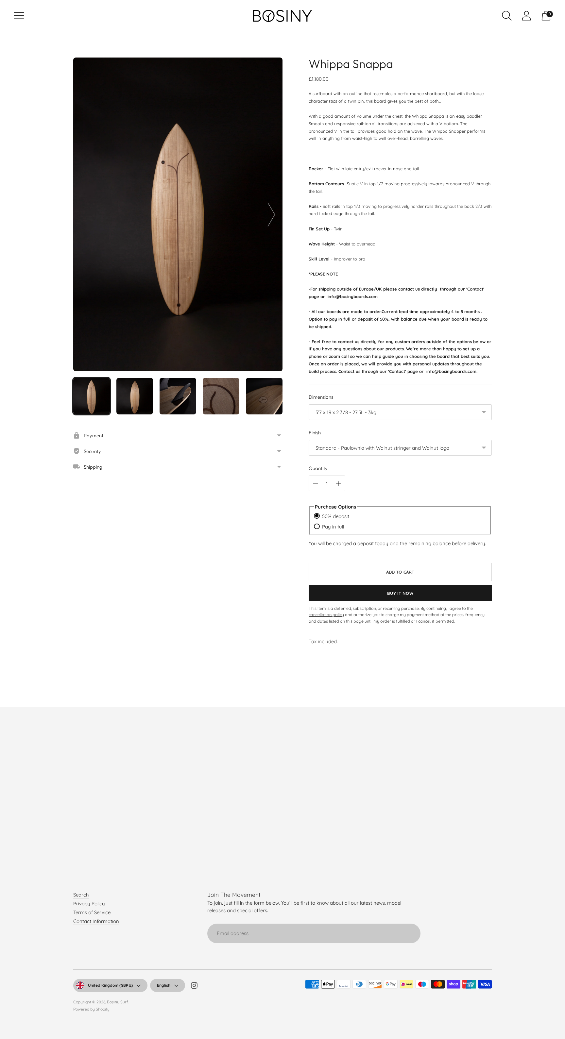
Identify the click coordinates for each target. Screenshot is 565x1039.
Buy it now (400, 593)
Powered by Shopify (91, 1009)
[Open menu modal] (19, 16)
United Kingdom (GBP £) (110, 985)
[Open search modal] (507, 16)
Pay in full (333, 527)
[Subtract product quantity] (315, 484)
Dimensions (321, 397)
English (163, 985)
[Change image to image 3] (178, 396)
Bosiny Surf (117, 1001)
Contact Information (96, 921)
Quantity (318, 468)
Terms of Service (92, 912)
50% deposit (335, 516)
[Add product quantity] (338, 484)
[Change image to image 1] (91, 396)
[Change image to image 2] (134, 396)
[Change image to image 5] (264, 396)
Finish (315, 432)
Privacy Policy (89, 903)
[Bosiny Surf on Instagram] (194, 986)
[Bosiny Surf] (282, 16)
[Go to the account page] (526, 16)
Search (81, 895)
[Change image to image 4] (221, 396)
